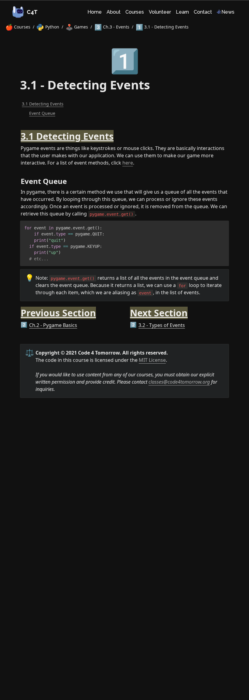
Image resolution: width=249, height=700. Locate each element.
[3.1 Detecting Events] (18, 132)
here (127, 162)
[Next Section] (127, 309)
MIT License (152, 360)
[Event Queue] (18, 178)
